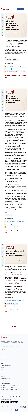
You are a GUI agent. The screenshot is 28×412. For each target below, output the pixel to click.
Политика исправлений (6, 371)
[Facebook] (5, 396)
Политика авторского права (7, 387)
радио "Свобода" (14, 283)
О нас (2, 363)
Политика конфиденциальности (8, 385)
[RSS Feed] (19, 396)
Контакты (3, 367)
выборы (15, 59)
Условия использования (6, 383)
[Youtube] (11, 396)
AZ (14, 409)
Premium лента (4, 358)
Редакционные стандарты (6, 369)
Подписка (3, 376)
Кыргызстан (8, 59)
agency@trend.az (4, 349)
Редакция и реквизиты (6, 365)
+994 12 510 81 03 (4, 348)
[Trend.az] (5, 9)
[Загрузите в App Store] (5, 402)
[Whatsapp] (2, 396)
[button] (2, 15)
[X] (8, 396)
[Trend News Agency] (4, 337)
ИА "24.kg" (15, 43)
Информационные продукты (7, 378)
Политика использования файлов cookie (9, 389)
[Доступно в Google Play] (14, 402)
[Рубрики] (25, 9)
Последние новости (5, 356)
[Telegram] (14, 396)
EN (11, 409)
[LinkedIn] (16, 396)
